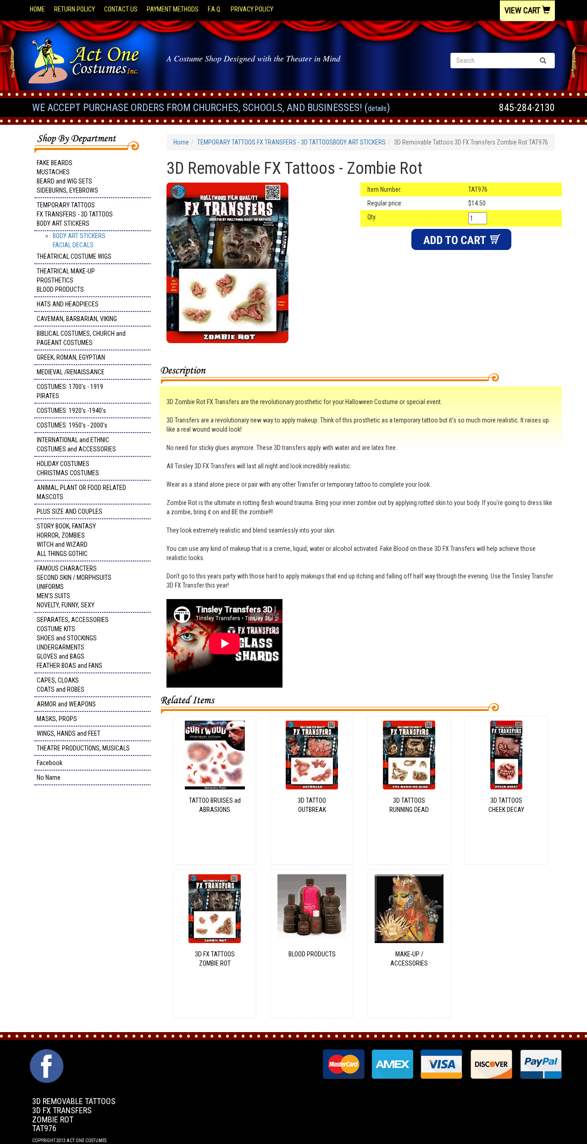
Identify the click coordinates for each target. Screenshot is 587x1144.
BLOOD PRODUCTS (312, 954)
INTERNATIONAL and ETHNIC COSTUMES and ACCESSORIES (76, 444)
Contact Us (121, 9)
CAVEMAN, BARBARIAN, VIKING (77, 318)
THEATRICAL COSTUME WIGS (74, 256)
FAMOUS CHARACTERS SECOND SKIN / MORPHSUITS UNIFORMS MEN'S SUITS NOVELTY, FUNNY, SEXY (74, 587)
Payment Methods (173, 9)
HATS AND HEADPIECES (68, 304)
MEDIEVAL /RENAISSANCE (71, 372)
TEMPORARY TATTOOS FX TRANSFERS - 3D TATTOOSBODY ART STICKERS (75, 214)
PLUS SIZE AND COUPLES (69, 511)
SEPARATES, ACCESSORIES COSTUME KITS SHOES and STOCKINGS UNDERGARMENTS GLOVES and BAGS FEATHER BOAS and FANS (73, 642)
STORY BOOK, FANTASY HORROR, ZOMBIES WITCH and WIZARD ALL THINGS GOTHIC (66, 539)
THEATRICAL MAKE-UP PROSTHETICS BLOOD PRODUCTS (66, 280)
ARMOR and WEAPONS (66, 704)
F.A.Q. (215, 9)
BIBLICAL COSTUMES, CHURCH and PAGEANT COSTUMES (81, 338)
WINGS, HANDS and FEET (68, 733)
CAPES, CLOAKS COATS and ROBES (60, 685)
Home (37, 9)
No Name (49, 777)
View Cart (523, 10)
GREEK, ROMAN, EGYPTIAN (71, 357)
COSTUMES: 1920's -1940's (71, 410)
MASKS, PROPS (57, 718)
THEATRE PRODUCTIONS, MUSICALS (83, 748)
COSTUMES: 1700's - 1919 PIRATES (70, 391)
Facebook (49, 762)
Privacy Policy (252, 9)
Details (377, 108)
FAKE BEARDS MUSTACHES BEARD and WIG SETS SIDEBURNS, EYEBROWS (67, 176)
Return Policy (74, 9)
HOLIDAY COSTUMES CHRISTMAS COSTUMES (68, 468)
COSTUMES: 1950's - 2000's (72, 425)
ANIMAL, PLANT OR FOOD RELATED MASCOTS (81, 492)
